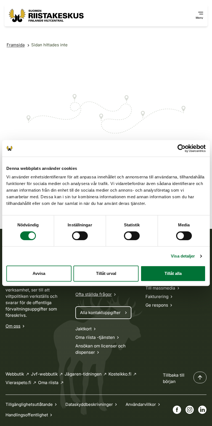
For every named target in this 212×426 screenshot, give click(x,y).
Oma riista (48, 382)
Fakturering (156, 296)
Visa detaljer (183, 256)
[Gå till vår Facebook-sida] (177, 410)
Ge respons (156, 305)
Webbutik (15, 374)
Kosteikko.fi (119, 374)
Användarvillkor (141, 404)
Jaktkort (83, 328)
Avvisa (39, 273)
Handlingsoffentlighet (27, 414)
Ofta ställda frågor (93, 294)
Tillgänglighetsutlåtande (29, 404)
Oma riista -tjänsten (95, 337)
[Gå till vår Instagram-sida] (190, 410)
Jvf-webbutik (44, 374)
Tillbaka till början (173, 378)
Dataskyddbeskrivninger (89, 404)
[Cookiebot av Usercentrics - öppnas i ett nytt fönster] (181, 148)
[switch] (80, 235)
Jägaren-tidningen (83, 374)
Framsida (16, 44)
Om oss (13, 326)
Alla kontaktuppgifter (100, 312)
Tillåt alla (173, 273)
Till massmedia (160, 288)
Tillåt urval (106, 273)
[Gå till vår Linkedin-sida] (202, 410)
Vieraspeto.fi (18, 382)
